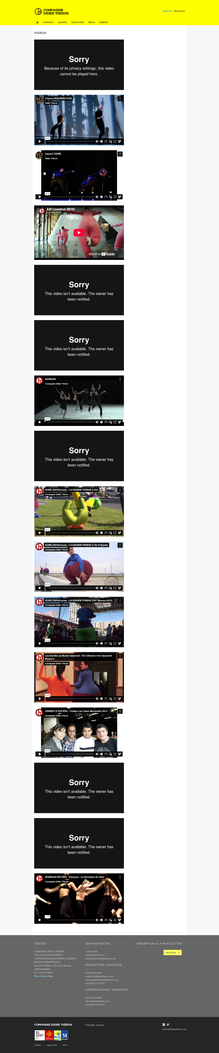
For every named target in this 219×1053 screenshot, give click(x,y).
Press (91, 22)
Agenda (62, 22)
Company (48, 22)
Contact (37, 1045)
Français (179, 11)
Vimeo (168, 1024)
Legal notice (51, 1045)
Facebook (163, 1024)
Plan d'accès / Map (43, 976)
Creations (77, 22)
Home (37, 22)
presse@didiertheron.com (174, 1029)
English (167, 11)
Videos (103, 22)
